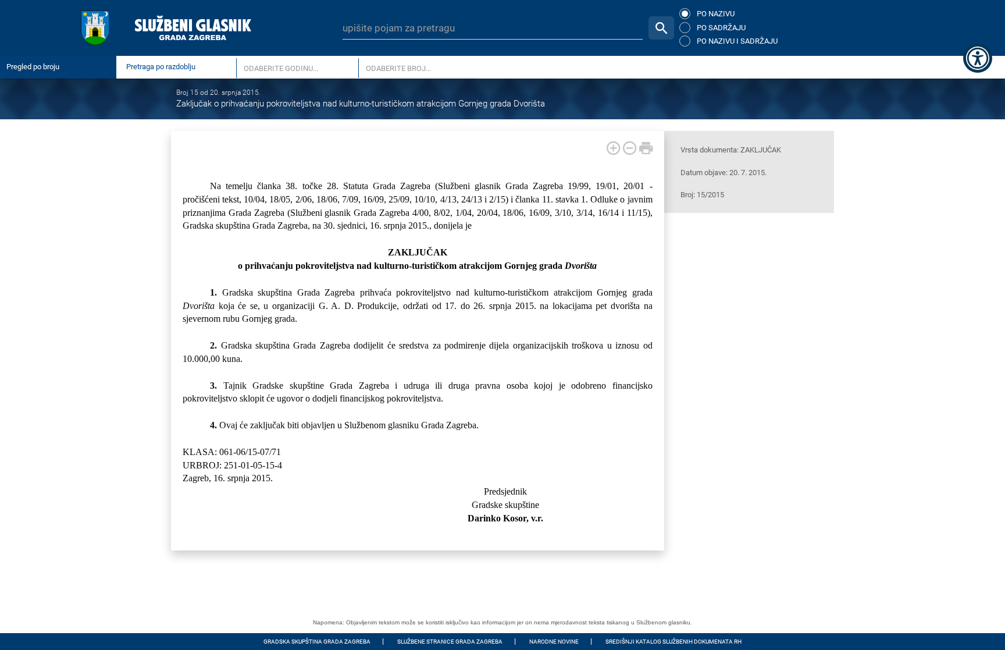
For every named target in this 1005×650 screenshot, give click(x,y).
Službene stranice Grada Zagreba (449, 641)
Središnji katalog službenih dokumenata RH (673, 641)
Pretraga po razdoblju (160, 66)
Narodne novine (554, 641)
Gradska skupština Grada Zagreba (316, 641)
